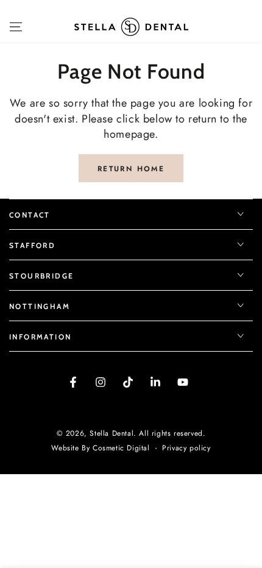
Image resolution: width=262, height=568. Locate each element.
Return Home (131, 168)
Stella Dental (111, 433)
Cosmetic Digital (121, 448)
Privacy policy (186, 448)
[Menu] (16, 26)
